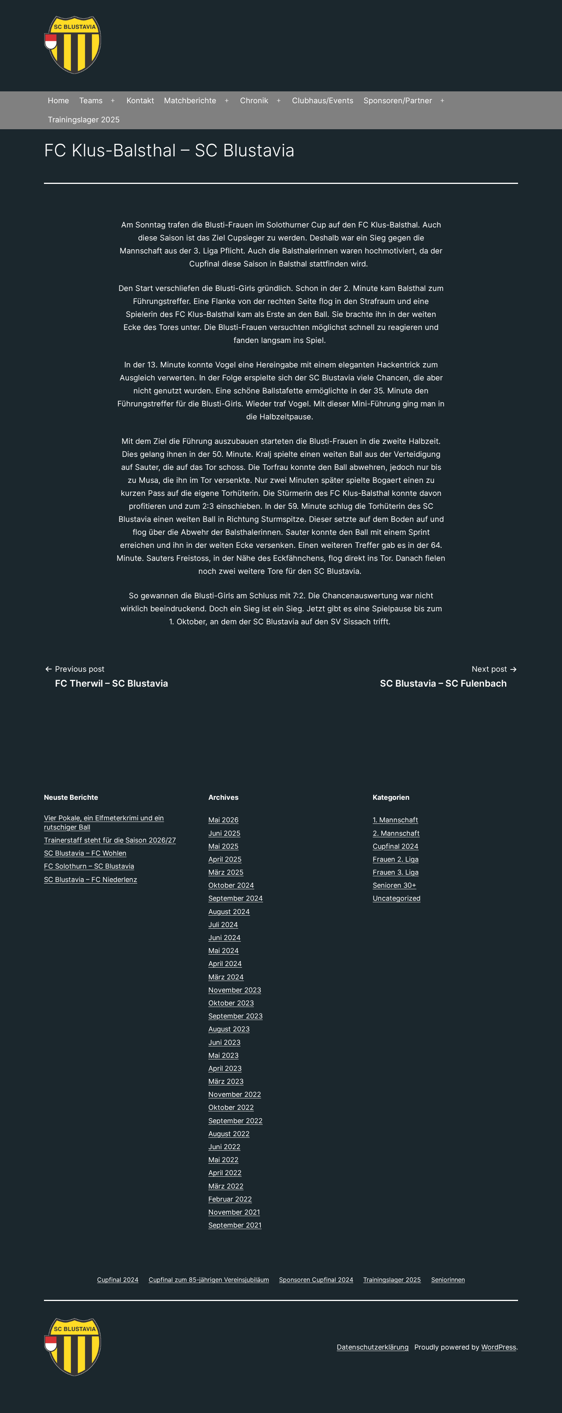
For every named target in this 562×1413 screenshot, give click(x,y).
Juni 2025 (224, 833)
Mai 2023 (223, 1055)
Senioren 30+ (394, 885)
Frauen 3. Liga (396, 872)
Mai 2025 (223, 846)
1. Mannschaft (395, 820)
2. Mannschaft (396, 833)
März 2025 (226, 872)
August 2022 (229, 1134)
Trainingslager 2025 (84, 119)
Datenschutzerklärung (373, 1347)
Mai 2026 (223, 820)
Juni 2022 (224, 1147)
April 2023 (225, 1068)
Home (58, 100)
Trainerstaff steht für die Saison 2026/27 (110, 840)
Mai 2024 (223, 951)
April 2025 (225, 859)
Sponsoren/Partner (398, 100)
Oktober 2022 (231, 1107)
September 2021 (235, 1225)
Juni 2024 (224, 938)
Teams (90, 100)
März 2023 (226, 1081)
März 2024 (226, 977)
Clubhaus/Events (322, 100)
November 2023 (234, 990)
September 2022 (235, 1121)
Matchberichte (190, 100)
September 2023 (235, 1016)
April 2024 (225, 964)
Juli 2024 (223, 925)
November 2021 (234, 1212)
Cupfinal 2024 (396, 846)
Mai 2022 (223, 1160)
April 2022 (225, 1173)
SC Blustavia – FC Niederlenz (90, 879)
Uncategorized (397, 898)
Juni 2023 (224, 1042)
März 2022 (226, 1186)
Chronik (254, 100)
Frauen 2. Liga (396, 859)
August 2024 (229, 912)
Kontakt (140, 100)
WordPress (498, 1347)
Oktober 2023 (231, 1003)
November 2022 (234, 1094)
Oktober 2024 (231, 885)
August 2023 (229, 1029)
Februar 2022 (230, 1199)
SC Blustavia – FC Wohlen (85, 853)
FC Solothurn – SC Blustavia (89, 866)
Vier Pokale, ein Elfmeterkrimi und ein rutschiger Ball (104, 822)
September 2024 (235, 898)
